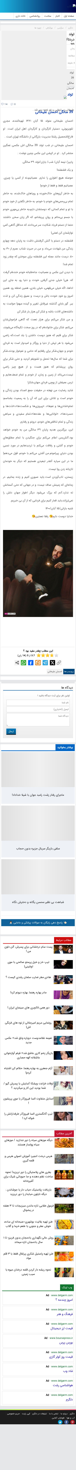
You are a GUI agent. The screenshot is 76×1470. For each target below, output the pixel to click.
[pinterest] (72, 1422)
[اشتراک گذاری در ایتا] (38, 662)
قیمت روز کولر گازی (61, 1356)
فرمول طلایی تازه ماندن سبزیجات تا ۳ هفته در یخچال (28, 1208)
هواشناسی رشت (63, 1385)
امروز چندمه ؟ (64, 1299)
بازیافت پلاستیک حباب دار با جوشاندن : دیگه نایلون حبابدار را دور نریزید (28, 1192)
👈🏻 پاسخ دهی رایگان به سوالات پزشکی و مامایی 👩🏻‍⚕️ (38, 923)
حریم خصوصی (13, 1413)
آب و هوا (71, 1418)
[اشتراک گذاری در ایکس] (52, 662)
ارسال (11, 731)
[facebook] (66, 1422)
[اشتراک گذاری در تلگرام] (45, 662)
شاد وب (68, 1371)
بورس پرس (66, 1342)
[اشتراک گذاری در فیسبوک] (30, 662)
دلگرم (69, 1399)
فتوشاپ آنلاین (58, 1418)
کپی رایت (26, 1413)
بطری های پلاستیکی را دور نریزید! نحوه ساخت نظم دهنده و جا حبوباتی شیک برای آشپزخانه (28, 1176)
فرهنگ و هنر (65, 1314)
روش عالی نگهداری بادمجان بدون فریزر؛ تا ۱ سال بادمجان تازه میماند (28, 1240)
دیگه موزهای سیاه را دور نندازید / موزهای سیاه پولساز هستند (28, 1142)
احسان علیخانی (55, 671)
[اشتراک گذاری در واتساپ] (23, 662)
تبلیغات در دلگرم (39, 1413)
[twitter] (60, 1422)
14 (5, 104)
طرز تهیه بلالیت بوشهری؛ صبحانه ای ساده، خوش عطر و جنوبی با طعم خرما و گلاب (28, 1224)
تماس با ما (53, 1413)
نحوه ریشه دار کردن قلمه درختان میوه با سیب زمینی (28, 1272)
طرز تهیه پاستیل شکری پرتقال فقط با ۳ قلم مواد (28, 1256)
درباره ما (64, 1413)
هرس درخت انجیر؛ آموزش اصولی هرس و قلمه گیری (28, 1158)
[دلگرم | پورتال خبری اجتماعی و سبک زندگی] (71, 6)
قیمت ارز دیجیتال (62, 1328)
